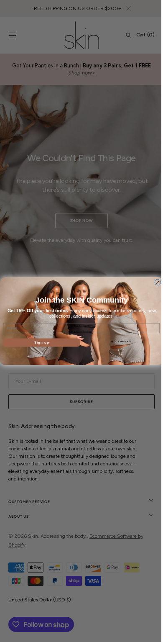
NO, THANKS (118, 341)
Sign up (38, 342)
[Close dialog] (155, 282)
